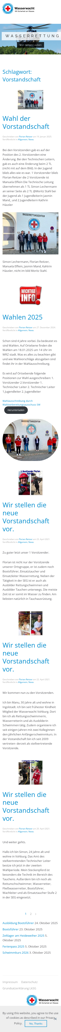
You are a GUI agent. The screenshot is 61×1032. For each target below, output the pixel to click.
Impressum (10, 982)
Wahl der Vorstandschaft (26, 122)
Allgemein (22, 139)
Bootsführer (11, 929)
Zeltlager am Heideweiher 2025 (23, 936)
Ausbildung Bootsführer (18, 923)
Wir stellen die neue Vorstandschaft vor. (26, 516)
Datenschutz (29, 982)
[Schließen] (55, 1019)
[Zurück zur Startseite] (18, 8)
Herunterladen (16, 410)
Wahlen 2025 (23, 316)
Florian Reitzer (26, 136)
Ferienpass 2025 (13, 946)
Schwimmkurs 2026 (16, 952)
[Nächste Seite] (36, 914)
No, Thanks (35, 1023)
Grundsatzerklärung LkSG (19, 988)
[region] (30, 39)
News (31, 139)
